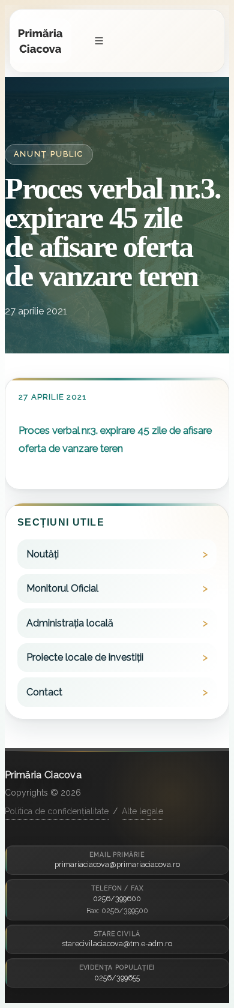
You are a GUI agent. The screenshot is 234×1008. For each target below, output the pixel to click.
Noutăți (42, 554)
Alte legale (142, 811)
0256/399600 (117, 898)
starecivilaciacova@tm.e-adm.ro (117, 943)
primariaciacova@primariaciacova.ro (117, 864)
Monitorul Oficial (62, 588)
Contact (44, 692)
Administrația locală (69, 623)
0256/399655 (117, 977)
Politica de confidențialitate (57, 811)
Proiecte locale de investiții (84, 657)
